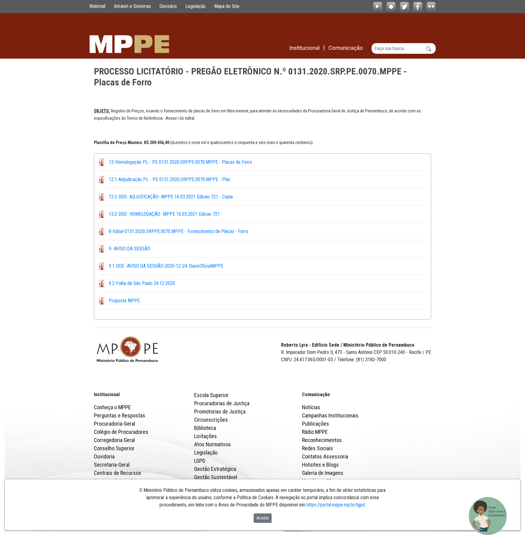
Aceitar (262, 518)
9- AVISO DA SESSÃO (129, 249)
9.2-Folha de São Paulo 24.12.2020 (142, 283)
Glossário (168, 6)
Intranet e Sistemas (132, 6)
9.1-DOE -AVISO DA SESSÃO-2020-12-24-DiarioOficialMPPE (166, 266)
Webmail (97, 6)
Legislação (195, 6)
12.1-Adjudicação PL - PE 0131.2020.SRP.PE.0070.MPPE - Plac (170, 179)
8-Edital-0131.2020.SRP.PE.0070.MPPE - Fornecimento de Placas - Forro (178, 231)
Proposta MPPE (124, 301)
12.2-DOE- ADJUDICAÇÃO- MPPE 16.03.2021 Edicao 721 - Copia (171, 197)
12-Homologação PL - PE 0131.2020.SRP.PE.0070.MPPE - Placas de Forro (180, 162)
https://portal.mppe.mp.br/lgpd (336, 505)
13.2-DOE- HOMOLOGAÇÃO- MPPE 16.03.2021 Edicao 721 (164, 214)
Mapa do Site (226, 6)
